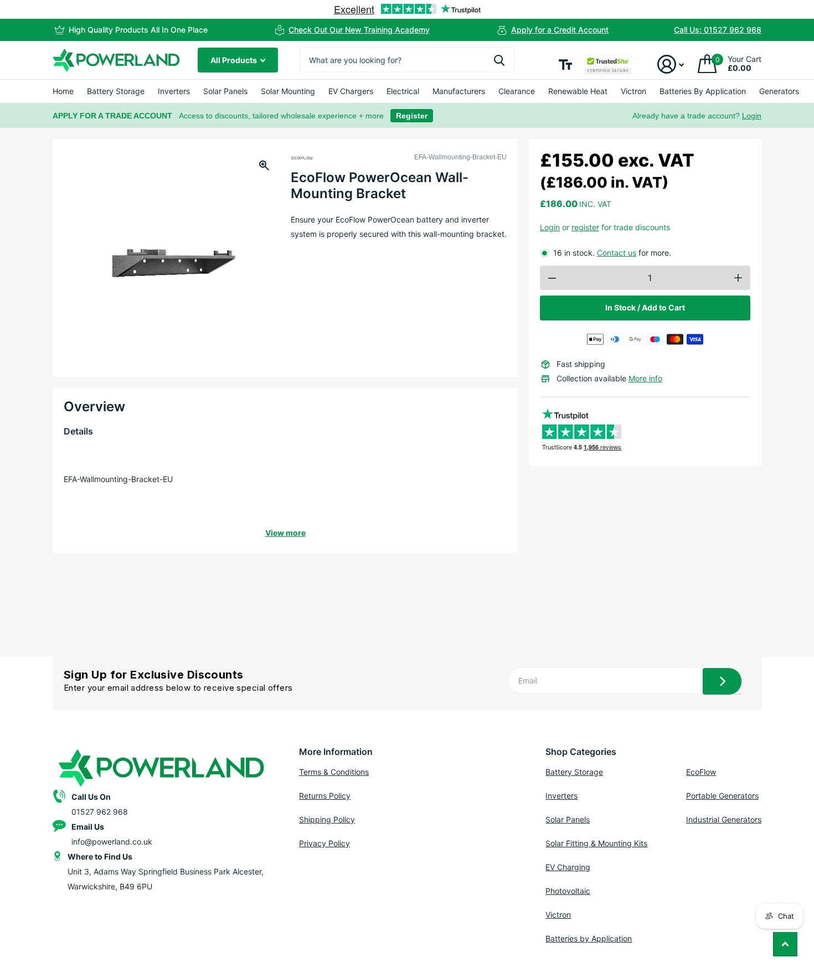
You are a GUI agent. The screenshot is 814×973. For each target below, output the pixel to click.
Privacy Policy (324, 843)
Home (63, 91)
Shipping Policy (327, 819)
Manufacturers (458, 91)
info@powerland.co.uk (111, 841)
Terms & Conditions (334, 772)
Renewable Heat (577, 91)
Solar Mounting (288, 91)
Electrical (403, 91)
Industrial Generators (723, 819)
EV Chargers (350, 91)
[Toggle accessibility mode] (565, 64)
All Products (234, 60)
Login (751, 115)
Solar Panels (225, 91)
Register (411, 115)
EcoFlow (701, 772)
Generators (779, 91)
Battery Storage (116, 91)
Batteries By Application (703, 91)
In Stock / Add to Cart (645, 307)
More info (645, 378)
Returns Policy (325, 795)
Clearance (516, 91)
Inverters (174, 91)
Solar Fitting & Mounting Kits (596, 843)
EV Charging (567, 867)
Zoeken (499, 60)
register (585, 227)
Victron (633, 91)
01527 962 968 (99, 811)
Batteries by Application (588, 938)
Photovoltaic (567, 891)
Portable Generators (722, 795)
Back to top (785, 944)
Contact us (616, 252)
